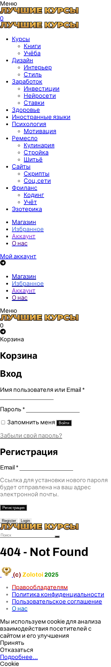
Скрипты (36, 173)
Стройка (36, 152)
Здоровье (26, 110)
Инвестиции (41, 88)
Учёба (32, 53)
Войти (64, 423)
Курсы (21, 39)
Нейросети (40, 95)
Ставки (34, 103)
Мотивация (40, 131)
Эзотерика (27, 209)
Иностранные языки (41, 117)
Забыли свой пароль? (31, 435)
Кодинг (34, 195)
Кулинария (39, 145)
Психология (29, 124)
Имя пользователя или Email (42, 389)
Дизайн (22, 60)
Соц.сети (37, 180)
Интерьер (38, 67)
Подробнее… (19, 657)
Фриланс (24, 188)
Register (9, 520)
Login (25, 520)
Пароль (12, 409)
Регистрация (13, 507)
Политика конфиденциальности (58, 594)
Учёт (30, 202)
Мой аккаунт (18, 256)
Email (9, 467)
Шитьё (33, 159)
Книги (32, 46)
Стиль (33, 74)
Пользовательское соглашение (57, 601)
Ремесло (25, 138)
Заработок (27, 81)
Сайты (21, 166)
